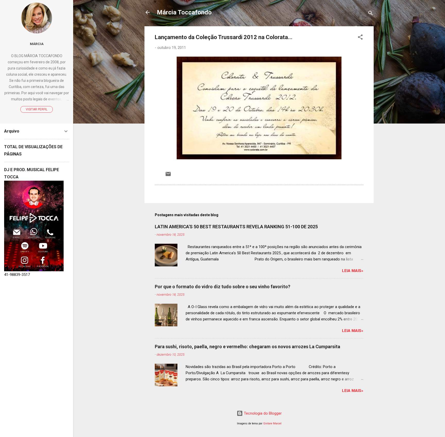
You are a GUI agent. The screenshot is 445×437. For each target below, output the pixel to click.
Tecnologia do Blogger (262, 413)
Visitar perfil (36, 109)
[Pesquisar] (370, 14)
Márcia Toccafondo (184, 12)
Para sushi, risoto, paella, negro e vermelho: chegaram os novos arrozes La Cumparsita (247, 346)
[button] (360, 38)
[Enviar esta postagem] (168, 175)
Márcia (37, 44)
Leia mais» (352, 270)
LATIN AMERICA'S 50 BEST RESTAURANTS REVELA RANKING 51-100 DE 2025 (236, 226)
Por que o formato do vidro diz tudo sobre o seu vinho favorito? (222, 286)
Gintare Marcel (272, 423)
